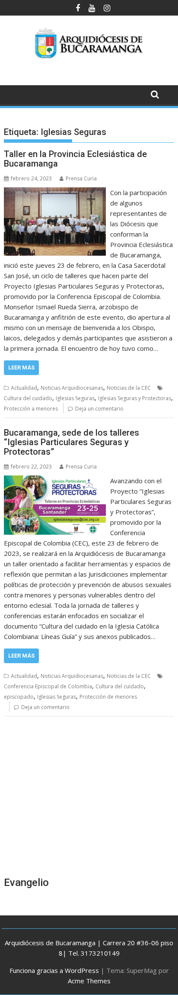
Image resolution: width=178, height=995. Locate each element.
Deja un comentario (99, 408)
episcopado (19, 696)
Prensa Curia (81, 178)
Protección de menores (108, 696)
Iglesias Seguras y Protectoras (134, 398)
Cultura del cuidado (28, 398)
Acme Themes (89, 980)
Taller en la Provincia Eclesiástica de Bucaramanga (75, 159)
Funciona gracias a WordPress (54, 970)
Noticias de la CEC (129, 388)
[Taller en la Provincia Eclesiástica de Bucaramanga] (55, 192)
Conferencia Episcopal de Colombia (48, 686)
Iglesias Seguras (75, 398)
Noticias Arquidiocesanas (72, 388)
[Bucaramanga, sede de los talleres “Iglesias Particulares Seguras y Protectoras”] (55, 480)
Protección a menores (31, 408)
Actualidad (24, 388)
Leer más (21, 367)
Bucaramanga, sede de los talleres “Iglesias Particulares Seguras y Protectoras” (71, 442)
